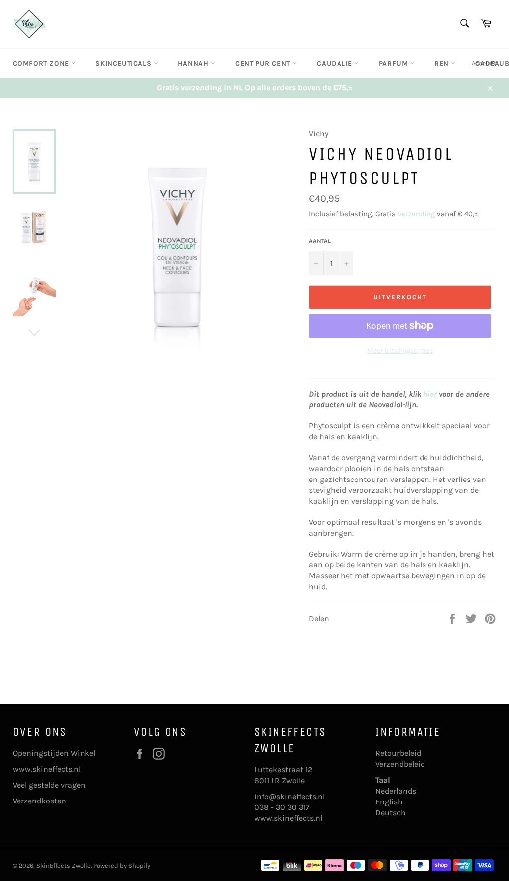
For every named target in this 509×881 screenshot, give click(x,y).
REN (442, 63)
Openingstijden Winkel (54, 753)
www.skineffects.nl (47, 769)
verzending (416, 213)
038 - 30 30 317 (282, 807)
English (389, 801)
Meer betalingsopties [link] (400, 350)
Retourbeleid (398, 753)
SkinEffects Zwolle (63, 865)
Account (484, 63)
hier (430, 394)
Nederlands (395, 791)
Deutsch (390, 812)
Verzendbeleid (400, 764)
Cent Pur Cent (263, 63)
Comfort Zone (42, 63)
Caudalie (335, 63)
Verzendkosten (39, 800)
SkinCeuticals (124, 63)
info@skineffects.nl (289, 796)
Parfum (394, 63)
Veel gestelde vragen (49, 785)
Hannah (194, 63)
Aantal (320, 241)
